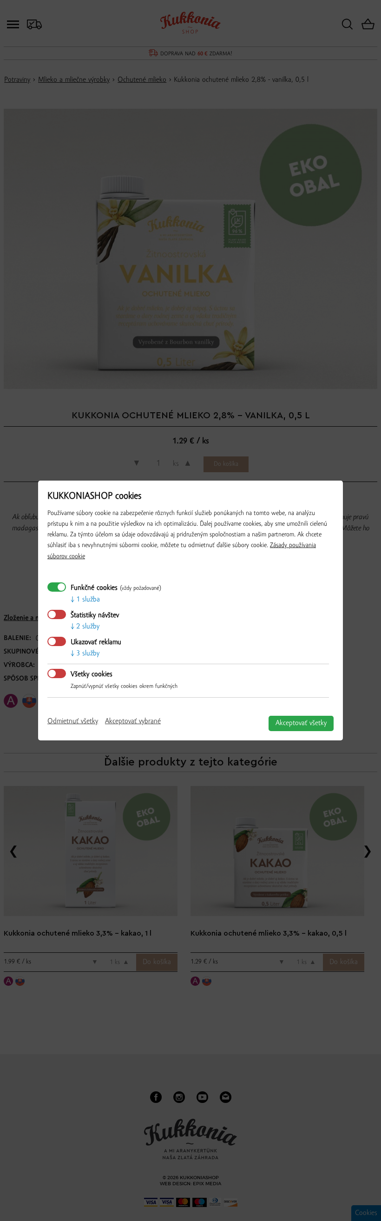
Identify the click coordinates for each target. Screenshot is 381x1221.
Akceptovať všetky (301, 723)
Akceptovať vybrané (133, 721)
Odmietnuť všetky (72, 721)
